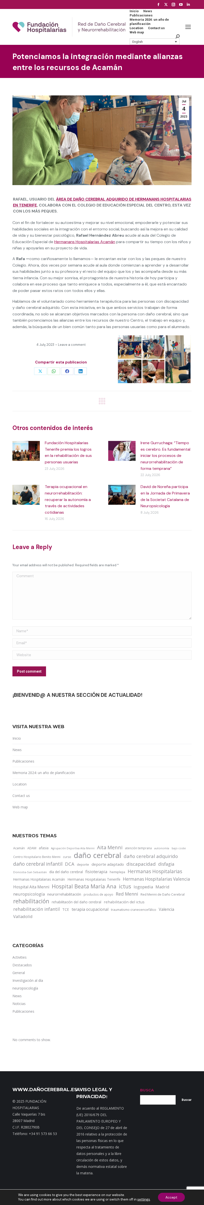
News (17, 749)
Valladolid (23, 916)
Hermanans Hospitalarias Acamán (84, 241)
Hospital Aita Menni (31, 887)
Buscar (187, 1100)
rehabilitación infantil (36, 909)
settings (143, 1199)
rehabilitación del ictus (124, 901)
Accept (171, 1197)
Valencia (166, 909)
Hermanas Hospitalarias (155, 871)
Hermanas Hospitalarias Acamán (39, 879)
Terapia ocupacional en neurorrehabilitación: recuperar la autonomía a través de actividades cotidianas (68, 499)
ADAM (31, 848)
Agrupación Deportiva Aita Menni (73, 848)
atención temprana (138, 848)
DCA (69, 864)
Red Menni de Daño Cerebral (163, 894)
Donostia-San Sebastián (30, 872)
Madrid (162, 887)
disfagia (166, 864)
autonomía (161, 848)
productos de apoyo (98, 894)
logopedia (143, 887)
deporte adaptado (108, 864)
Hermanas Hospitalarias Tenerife (93, 879)
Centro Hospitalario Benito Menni (36, 857)
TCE (65, 909)
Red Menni (127, 894)
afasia (44, 848)
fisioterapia (96, 871)
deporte (83, 864)
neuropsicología (29, 894)
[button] (155, 41)
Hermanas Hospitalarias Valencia (156, 879)
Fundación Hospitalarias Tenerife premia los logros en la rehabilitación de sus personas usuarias (68, 452)
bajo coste (179, 848)
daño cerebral (97, 855)
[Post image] (26, 451)
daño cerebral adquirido (151, 856)
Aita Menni (109, 847)
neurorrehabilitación (64, 894)
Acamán (19, 848)
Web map (20, 807)
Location (19, 784)
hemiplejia (117, 872)
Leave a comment (72, 345)
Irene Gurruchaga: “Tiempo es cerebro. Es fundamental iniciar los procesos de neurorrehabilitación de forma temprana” (165, 455)
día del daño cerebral (66, 871)
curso (67, 857)
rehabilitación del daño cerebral (76, 902)
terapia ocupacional (90, 909)
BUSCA (147, 1090)
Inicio (16, 738)
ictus (125, 886)
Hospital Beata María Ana (84, 886)
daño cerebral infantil (37, 864)
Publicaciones (23, 761)
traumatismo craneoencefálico (133, 909)
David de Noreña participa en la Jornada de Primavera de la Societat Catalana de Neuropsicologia (165, 496)
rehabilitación (31, 901)
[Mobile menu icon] (188, 26)
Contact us (21, 795)
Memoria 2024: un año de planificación (43, 772)
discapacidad (141, 864)
